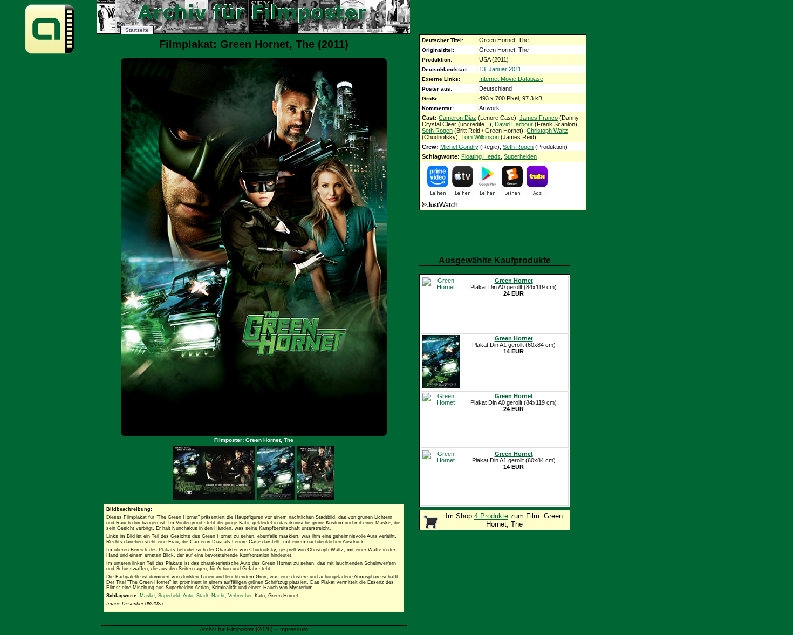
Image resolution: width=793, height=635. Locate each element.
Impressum (293, 629)
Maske (147, 595)
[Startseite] (50, 53)
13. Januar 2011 (500, 69)
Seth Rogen (437, 130)
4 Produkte (491, 516)
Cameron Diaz (457, 117)
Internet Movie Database (511, 79)
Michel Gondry (459, 147)
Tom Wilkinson (480, 137)
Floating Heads (481, 156)
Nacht (218, 595)
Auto (188, 595)
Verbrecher (239, 595)
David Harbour (514, 124)
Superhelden (520, 156)
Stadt (202, 595)
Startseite (137, 30)
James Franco (538, 117)
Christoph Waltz (547, 130)
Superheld (169, 595)
